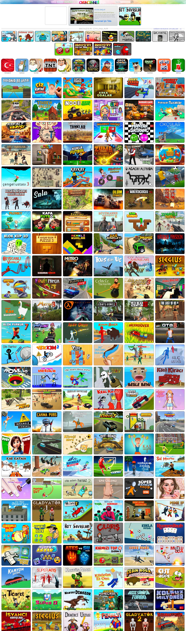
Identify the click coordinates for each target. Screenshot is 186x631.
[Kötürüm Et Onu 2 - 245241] (108, 577)
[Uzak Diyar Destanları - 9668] (139, 510)
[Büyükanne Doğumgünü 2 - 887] (108, 221)
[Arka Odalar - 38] (108, 88)
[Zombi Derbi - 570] (169, 199)
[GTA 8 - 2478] (169, 332)
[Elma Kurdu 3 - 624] (139, 221)
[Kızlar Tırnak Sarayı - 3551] (16, 488)
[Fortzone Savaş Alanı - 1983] (46, 332)
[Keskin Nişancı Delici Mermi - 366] (16, 199)
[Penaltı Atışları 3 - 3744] (169, 444)
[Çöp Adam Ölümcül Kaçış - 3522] (16, 510)
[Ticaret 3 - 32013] (16, 599)
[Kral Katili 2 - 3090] (108, 399)
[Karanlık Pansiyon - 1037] (169, 243)
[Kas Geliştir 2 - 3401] (139, 444)
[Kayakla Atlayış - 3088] (77, 466)
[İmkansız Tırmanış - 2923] (16, 421)
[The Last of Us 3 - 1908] (169, 310)
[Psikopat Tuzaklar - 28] (169, 110)
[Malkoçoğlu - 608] (139, 199)
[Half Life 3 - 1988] (77, 310)
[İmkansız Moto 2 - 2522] (16, 399)
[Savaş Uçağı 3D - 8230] (139, 555)
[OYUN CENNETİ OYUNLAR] (89, 3)
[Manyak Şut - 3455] (46, 488)
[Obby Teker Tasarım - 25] (139, 88)
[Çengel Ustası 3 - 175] (16, 177)
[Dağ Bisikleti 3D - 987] (108, 243)
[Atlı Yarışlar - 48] (16, 154)
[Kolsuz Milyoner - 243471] (169, 599)
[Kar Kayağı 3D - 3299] (16, 466)
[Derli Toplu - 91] (46, 132)
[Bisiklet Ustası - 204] (108, 177)
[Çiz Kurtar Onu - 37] (46, 88)
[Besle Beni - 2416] (139, 377)
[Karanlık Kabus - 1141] (46, 266)
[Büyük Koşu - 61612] (42, 36)
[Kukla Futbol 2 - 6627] (139, 533)
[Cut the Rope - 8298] (169, 577)
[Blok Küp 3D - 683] (16, 243)
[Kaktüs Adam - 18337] (77, 577)
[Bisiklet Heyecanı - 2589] (77, 399)
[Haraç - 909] (77, 221)
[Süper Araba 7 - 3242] (46, 466)
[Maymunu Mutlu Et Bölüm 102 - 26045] (103, 49)
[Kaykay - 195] (77, 177)
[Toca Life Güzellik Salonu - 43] (108, 110)
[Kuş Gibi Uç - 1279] (108, 266)
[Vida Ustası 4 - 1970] (77, 355)
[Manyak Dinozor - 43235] (77, 599)
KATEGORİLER (68, 2)
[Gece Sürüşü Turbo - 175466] (139, 599)
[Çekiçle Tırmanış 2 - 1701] (108, 288)
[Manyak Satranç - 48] (139, 132)
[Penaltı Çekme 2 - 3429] (108, 466)
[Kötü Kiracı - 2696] (169, 377)
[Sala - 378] (46, 199)
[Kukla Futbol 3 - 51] (77, 154)
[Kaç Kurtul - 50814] (160, 36)
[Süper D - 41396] (46, 599)
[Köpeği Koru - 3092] (77, 444)
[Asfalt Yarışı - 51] (16, 132)
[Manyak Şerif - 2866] (108, 377)
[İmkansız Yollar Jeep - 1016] (139, 243)
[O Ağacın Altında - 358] (139, 177)
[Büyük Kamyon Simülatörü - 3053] (169, 421)
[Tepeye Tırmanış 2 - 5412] (77, 510)
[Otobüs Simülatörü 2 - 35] (16, 110)
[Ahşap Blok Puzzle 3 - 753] (46, 243)
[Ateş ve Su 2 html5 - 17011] (77, 555)
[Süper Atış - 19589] (46, 577)
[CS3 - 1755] (139, 288)
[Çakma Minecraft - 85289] (108, 599)
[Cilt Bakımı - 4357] (169, 488)
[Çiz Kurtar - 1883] (16, 355)
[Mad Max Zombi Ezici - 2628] (46, 399)
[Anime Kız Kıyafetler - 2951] (169, 399)
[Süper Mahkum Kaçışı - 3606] (139, 488)
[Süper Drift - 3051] (108, 421)
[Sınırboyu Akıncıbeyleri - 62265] (143, 36)
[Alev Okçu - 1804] (77, 332)
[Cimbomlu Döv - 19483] (16, 533)
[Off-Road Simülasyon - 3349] (108, 444)
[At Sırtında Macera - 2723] (77, 421)
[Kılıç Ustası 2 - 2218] (169, 355)
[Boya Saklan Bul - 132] (46, 154)
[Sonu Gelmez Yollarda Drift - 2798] (46, 444)
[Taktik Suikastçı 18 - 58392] (9, 36)
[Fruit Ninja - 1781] (46, 288)
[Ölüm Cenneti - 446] (108, 199)
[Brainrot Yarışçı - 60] (108, 132)
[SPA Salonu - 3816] (108, 488)
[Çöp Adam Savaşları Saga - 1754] (139, 266)
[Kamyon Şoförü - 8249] (16, 577)
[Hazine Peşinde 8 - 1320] (16, 288)
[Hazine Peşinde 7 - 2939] (139, 421)
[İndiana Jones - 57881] (76, 36)
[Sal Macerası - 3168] (169, 466)
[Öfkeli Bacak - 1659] (169, 288)
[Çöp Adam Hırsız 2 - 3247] (77, 488)
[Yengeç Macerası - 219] (169, 154)
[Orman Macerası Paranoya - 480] (77, 199)
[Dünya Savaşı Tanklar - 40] (77, 132)
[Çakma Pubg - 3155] (46, 421)
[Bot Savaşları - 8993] (77, 533)
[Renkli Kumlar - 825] (77, 243)
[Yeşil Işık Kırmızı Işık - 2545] (139, 355)
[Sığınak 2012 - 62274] (26, 36)
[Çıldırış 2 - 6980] (108, 533)
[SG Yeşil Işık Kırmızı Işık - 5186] (108, 510)
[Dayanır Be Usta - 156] (16, 88)
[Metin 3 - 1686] (46, 310)
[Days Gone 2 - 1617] (108, 310)
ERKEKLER (60, 2)
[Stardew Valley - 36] (46, 110)
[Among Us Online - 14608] (122, 49)
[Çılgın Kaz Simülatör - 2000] (16, 310)
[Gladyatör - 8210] (46, 510)
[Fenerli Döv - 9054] (46, 533)
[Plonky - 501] (16, 221)
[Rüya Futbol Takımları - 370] (169, 177)
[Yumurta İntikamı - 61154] (109, 36)
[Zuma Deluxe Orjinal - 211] (108, 154)
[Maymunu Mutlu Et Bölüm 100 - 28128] (83, 49)
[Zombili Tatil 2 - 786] (169, 221)
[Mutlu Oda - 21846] (169, 555)
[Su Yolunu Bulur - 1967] (108, 355)
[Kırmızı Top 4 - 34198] (64, 49)
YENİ (75, 2)
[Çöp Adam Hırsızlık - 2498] (46, 377)
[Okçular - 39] (169, 132)
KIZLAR (54, 2)
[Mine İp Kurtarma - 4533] (169, 510)
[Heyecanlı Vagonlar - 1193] (16, 266)
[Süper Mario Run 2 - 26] (77, 88)
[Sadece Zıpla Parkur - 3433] (139, 466)
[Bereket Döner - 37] (169, 88)
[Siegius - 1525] (169, 266)
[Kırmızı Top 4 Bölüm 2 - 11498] (108, 555)
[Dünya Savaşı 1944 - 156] (46, 177)
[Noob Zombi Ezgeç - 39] (77, 110)
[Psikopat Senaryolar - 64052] (126, 36)
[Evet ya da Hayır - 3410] (16, 444)
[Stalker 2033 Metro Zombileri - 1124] (77, 266)
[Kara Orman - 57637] (93, 36)
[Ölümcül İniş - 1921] (77, 288)
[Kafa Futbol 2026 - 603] (46, 221)
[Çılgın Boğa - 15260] (139, 577)
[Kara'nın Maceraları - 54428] (176, 36)
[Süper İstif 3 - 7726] (46, 555)
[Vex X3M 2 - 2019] (46, 355)
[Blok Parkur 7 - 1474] (16, 332)
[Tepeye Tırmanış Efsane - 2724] (139, 399)
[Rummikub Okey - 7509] (169, 533)
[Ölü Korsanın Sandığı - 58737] (59, 36)
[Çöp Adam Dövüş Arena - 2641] (77, 377)
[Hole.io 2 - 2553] (16, 377)
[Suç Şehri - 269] (139, 154)
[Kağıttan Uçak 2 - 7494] (16, 555)
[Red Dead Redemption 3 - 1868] (139, 310)
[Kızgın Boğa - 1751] (108, 332)
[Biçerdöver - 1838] (139, 332)
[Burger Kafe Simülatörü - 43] (139, 110)
